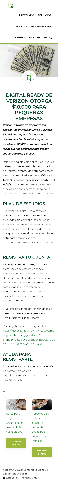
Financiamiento (28, 478)
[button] (51, 37)
